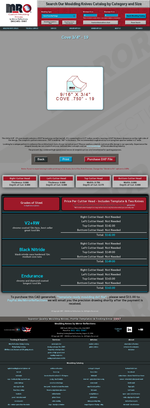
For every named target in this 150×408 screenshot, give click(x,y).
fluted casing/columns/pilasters (56, 390)
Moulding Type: (46, 12)
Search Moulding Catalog (136, 16)
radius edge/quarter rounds (131, 397)
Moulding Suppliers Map (50, 22)
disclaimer (131, 350)
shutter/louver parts (131, 401)
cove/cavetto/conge (56, 383)
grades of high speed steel (56, 352)
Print (65, 159)
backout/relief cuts (131, 368)
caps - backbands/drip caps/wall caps (18, 379)
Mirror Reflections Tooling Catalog (19, 344)
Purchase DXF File (99, 159)
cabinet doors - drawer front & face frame (131, 376)
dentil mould (131, 383)
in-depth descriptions (31, 205)
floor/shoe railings (18, 390)
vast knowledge (93, 146)
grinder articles (93, 347)
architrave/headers (56, 368)
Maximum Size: (109, 12)
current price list (56, 344)
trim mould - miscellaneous (131, 404)
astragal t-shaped (94, 368)
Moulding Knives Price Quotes (69, 22)
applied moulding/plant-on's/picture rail (18, 368)
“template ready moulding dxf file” (82, 297)
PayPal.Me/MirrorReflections (27, 300)
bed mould (19, 376)
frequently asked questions (56, 350)
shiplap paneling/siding (93, 401)
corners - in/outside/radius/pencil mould (131, 379)
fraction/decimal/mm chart (100, 22)
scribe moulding (56, 401)
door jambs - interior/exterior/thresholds (56, 386)
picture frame (56, 397)
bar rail (19, 372)
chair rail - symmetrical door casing (93, 379)
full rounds (94, 390)
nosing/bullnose (93, 394)
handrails (18, 394)
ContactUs (118, 330)
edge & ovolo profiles (93, 386)
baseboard (131, 372)
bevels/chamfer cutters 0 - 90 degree (56, 376)
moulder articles (94, 344)
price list (131, 205)
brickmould (94, 376)
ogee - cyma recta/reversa (131, 394)
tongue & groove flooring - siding (93, 404)
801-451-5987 (79, 330)
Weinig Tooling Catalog (18, 347)
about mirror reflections (131, 344)
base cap (56, 372)
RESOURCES (139, 28)
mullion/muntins (56, 394)
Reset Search (135, 22)
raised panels (18, 401)
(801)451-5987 (19, 21)
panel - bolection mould (19, 397)
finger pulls (131, 386)
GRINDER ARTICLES (96, 28)
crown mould (93, 383)
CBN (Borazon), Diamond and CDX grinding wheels (18, 350)
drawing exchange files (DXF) (56, 347)
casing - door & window (56, 379)
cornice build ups (18, 383)
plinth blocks (93, 397)
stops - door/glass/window (56, 404)
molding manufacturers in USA (56, 358)
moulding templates (56, 355)
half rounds (131, 390)
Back (41, 159)
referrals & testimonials (131, 347)
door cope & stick (19, 386)
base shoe (93, 372)
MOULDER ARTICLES (75, 28)
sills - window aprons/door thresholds (19, 404)
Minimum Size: (88, 12)
